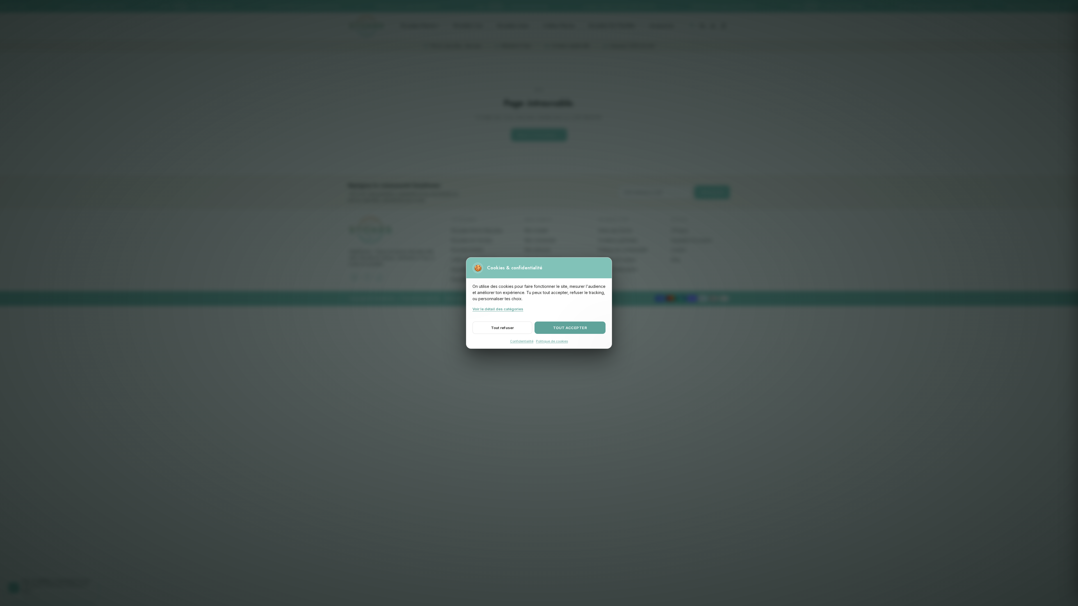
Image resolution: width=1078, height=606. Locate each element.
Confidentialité (521, 341)
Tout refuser (502, 327)
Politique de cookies (552, 341)
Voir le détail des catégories (497, 309)
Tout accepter (570, 327)
